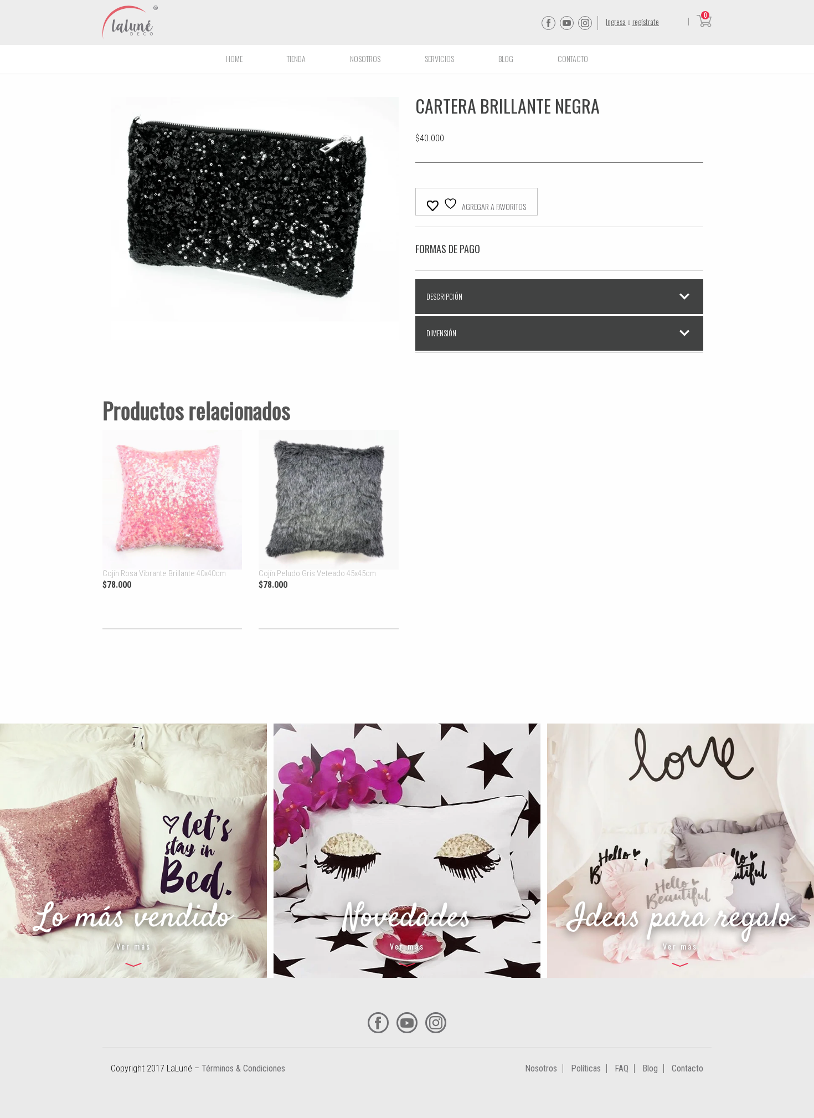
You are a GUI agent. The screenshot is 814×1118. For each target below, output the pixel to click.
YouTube (567, 23)
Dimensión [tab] (441, 333)
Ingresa (616, 21)
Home (234, 58)
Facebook (548, 23)
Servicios (439, 58)
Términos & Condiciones (243, 1068)
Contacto (573, 58)
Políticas (586, 1068)
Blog (505, 58)
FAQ (621, 1068)
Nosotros (365, 58)
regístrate (645, 21)
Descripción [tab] (444, 296)
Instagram (585, 23)
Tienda (296, 58)
